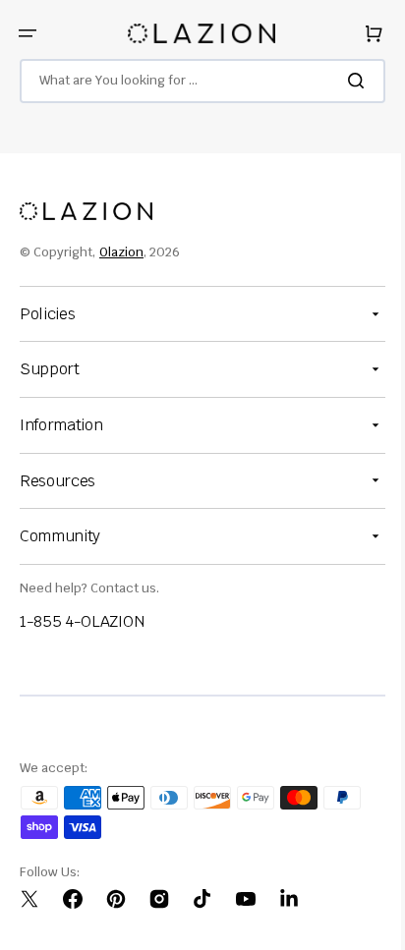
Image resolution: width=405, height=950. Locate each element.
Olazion (121, 252)
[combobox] (195, 81)
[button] (27, 33)
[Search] (345, 80)
